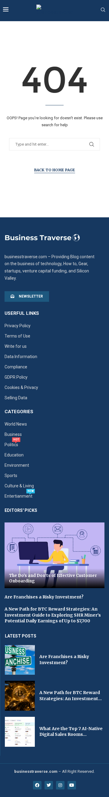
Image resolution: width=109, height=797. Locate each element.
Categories (19, 412)
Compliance (16, 367)
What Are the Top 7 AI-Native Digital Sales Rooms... (71, 731)
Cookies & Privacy (21, 387)
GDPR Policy (16, 377)
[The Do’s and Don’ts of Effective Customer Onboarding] (54, 555)
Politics (11, 445)
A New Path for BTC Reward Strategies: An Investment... (70, 695)
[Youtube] (72, 785)
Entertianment (18, 496)
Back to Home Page (54, 170)
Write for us (16, 346)
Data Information (21, 356)
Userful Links (22, 313)
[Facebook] (37, 785)
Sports (11, 475)
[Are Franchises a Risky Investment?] (20, 660)
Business (13, 434)
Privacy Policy (18, 326)
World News (16, 424)
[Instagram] (60, 785)
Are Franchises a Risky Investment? (44, 597)
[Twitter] (49, 785)
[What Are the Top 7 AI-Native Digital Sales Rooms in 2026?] (20, 732)
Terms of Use (17, 336)
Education (14, 455)
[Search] (103, 10)
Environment (17, 465)
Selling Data (16, 398)
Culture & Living (19, 486)
